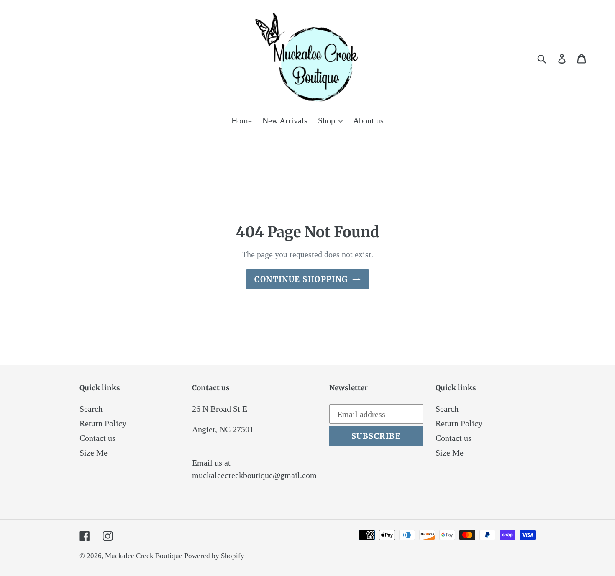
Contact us (97, 438)
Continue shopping (301, 279)
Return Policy (102, 423)
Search (90, 408)
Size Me (93, 452)
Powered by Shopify (214, 556)
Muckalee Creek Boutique (143, 556)
